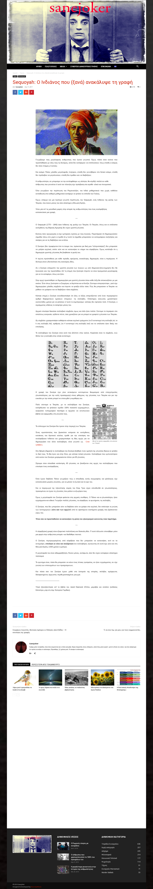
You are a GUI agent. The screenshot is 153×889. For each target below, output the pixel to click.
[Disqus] (76, 731)
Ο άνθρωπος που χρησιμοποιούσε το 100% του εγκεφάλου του (83, 857)
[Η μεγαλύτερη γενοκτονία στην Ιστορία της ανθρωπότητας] (63, 870)
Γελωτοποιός (51, 66)
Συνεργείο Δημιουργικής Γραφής (84, 66)
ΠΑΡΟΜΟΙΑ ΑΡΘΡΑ (21, 665)
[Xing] (36, 653)
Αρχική (39, 66)
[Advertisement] (76, 102)
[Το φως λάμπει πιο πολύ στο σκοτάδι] (50, 677)
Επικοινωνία (106, 66)
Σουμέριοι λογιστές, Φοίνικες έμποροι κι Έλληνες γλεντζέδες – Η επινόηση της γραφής (39, 631)
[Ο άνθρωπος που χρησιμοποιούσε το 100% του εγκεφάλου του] (63, 857)
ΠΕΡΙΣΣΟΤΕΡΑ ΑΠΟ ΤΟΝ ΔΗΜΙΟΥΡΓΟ (46, 665)
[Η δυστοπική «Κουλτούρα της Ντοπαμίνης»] (128, 677)
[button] (137, 67)
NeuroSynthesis (36, 887)
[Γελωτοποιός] (76, 32)
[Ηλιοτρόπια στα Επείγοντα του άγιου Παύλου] (102, 677)
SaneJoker (19, 87)
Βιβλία (62, 66)
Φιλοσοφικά (22, 76)
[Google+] (31, 653)
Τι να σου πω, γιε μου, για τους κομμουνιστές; (122, 630)
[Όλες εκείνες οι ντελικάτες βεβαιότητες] (76, 677)
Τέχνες (22, 73)
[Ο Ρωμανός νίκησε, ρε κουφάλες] (63, 846)
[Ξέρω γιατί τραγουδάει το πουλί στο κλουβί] (24, 677)
